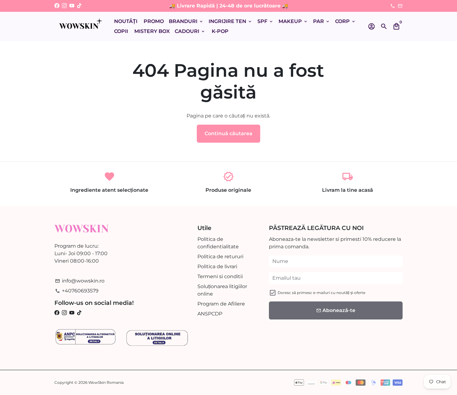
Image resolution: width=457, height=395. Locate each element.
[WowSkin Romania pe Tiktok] (79, 6)
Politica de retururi (220, 257)
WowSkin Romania (106, 382)
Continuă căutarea (228, 133)
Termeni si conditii (220, 276)
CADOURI (190, 31)
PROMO (154, 21)
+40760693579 (77, 291)
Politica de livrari (217, 266)
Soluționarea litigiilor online (222, 290)
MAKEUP (293, 21)
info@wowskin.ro (79, 281)
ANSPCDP (209, 314)
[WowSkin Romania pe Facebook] (56, 6)
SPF (265, 21)
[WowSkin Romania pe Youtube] (71, 6)
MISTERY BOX (152, 31)
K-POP (220, 31)
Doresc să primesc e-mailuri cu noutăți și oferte (321, 292)
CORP (345, 21)
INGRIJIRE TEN (230, 21)
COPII (121, 31)
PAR (321, 21)
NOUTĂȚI (125, 21)
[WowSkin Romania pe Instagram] (64, 6)
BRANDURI (186, 21)
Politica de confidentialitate (218, 243)
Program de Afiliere (221, 304)
